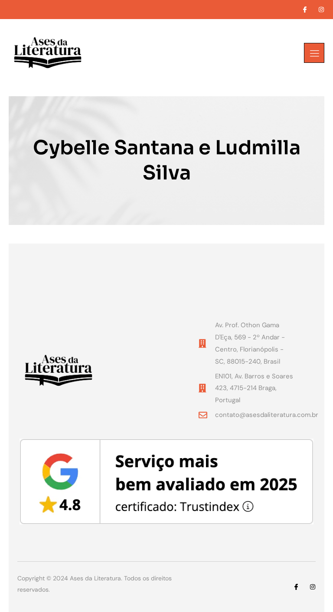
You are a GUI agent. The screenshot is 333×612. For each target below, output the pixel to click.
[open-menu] (314, 53)
